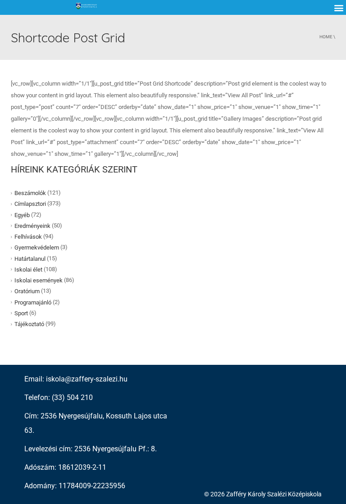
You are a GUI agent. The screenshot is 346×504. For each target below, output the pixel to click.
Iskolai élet (28, 269)
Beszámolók (30, 193)
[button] (338, 7)
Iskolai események (38, 280)
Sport (21, 313)
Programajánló (32, 302)
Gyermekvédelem (36, 247)
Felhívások (28, 236)
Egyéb (22, 214)
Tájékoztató (29, 324)
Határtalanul (30, 258)
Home (325, 37)
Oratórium (27, 291)
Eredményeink (32, 225)
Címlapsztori (30, 203)
